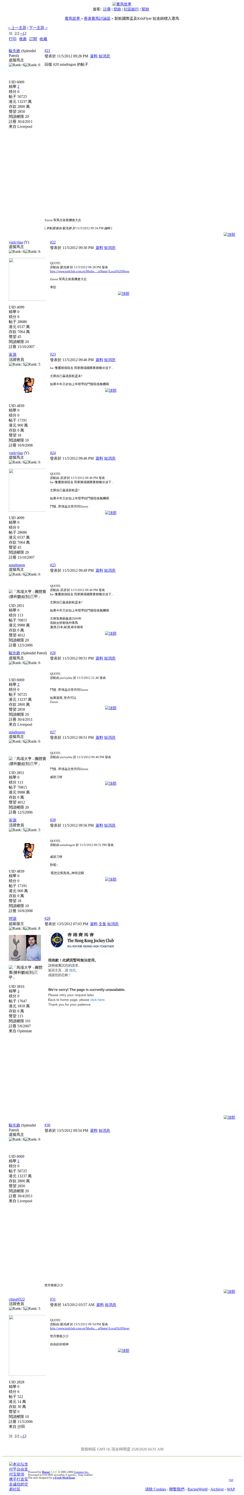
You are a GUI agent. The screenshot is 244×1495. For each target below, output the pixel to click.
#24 (53, 453)
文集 (102, 924)
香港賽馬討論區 (97, 18)
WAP (231, 1489)
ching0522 (17, 1299)
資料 (94, 56)
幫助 (145, 9)
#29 (47, 918)
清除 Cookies (155, 1489)
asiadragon (17, 565)
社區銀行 (131, 9)
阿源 (12, 919)
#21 (47, 51)
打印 (12, 39)
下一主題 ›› (38, 28)
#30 (47, 1125)
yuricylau (16, 242)
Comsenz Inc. (81, 1471)
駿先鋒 (14, 51)
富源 (12, 355)
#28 (53, 820)
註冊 (107, 9)
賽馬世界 (73, 18)
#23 (53, 354)
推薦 (23, 39)
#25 (53, 565)
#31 (53, 1299)
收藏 (43, 39)
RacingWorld (198, 1489)
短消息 (104, 56)
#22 (53, 242)
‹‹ (21, 33)
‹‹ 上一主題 (17, 28)
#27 (53, 732)
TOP (231, 1480)
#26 (53, 653)
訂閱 (33, 39)
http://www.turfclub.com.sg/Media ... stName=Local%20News (89, 271)
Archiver (217, 1489)
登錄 (117, 9)
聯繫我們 (176, 1489)
